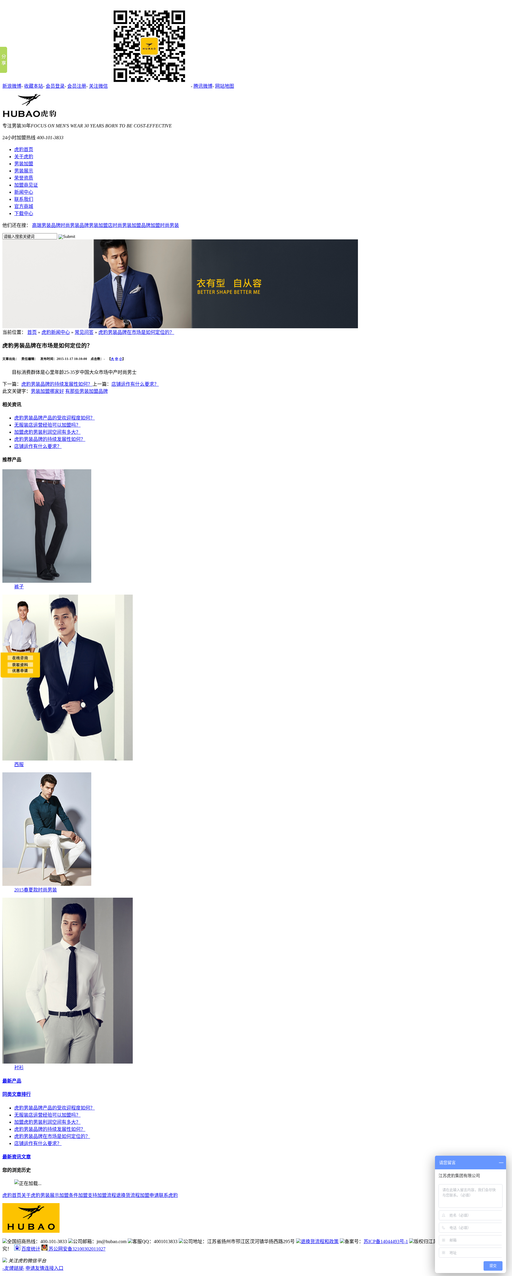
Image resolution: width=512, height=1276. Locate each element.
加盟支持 (87, 1195)
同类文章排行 (16, 1094)
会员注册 (76, 86)
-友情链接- (13, 1268)
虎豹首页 (23, 149)
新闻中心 (23, 192)
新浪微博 (11, 86)
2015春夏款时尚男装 (35, 889)
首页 (32, 332)
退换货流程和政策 (320, 1241)
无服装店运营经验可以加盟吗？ (47, 425)
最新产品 (11, 1080)
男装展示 (23, 170)
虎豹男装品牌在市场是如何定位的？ (136, 332)
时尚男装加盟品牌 (132, 225)
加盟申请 (149, 1195)
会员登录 (55, 86)
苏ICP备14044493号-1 (386, 1241)
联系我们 (23, 199)
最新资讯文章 (16, 1156)
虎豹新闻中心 (55, 332)
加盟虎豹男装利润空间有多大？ (47, 432)
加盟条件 (68, 1195)
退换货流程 (128, 1195)
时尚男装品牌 (74, 225)
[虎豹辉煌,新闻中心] (180, 326)
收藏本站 (33, 86)
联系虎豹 (168, 1195)
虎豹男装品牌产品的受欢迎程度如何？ (54, 417)
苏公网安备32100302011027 (76, 1248)
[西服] (67, 758)
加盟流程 (106, 1195)
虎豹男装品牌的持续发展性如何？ (56, 384)
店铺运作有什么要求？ (135, 384)
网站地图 (224, 86)
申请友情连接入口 (44, 1268)
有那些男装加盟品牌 (86, 391)
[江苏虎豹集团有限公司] (29, 115)
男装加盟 (23, 163)
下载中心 (23, 213)
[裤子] (46, 581)
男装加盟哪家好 (47, 391)
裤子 (19, 586)
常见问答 (84, 332)
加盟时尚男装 (165, 225)
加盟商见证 (26, 185)
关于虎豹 (23, 156)
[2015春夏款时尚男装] (46, 884)
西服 (19, 764)
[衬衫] (67, 1061)
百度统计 (30, 1248)
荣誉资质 (23, 177)
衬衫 (19, 1067)
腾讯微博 (202, 86)
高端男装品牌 (46, 225)
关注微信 (98, 86)
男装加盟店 (101, 225)
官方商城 (23, 206)
